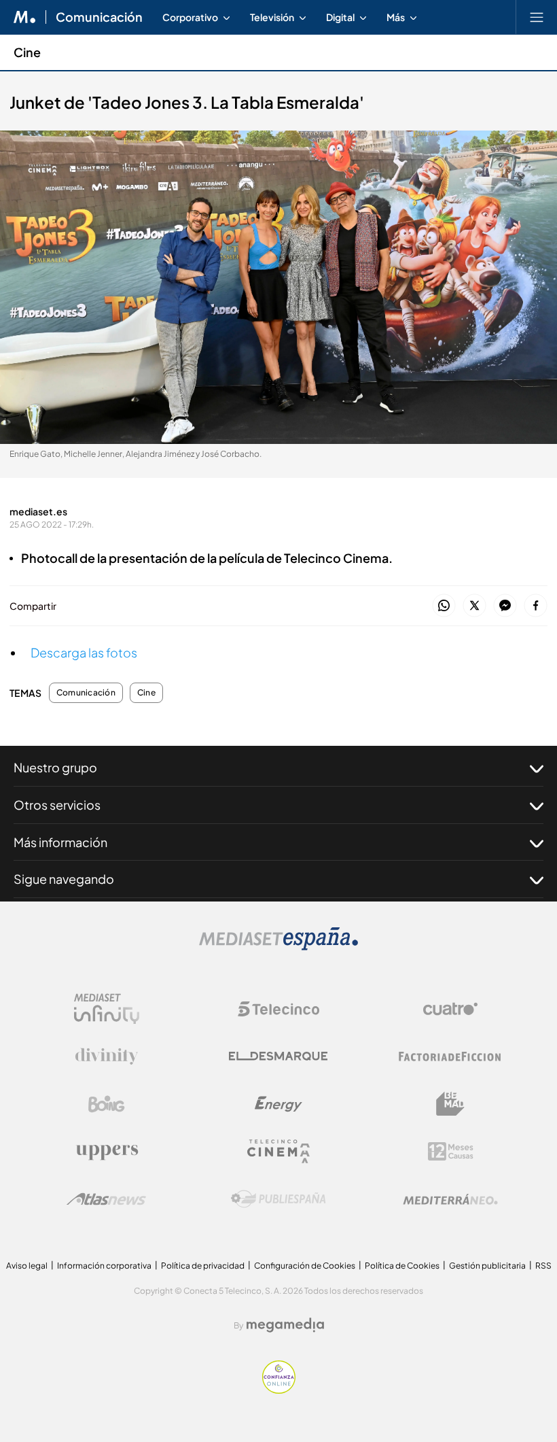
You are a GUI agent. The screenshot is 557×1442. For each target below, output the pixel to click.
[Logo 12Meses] (450, 1151)
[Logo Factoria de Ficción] (450, 1057)
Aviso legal (27, 1265)
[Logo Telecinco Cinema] (278, 1151)
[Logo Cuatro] (450, 1009)
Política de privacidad (203, 1265)
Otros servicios (57, 804)
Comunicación (99, 17)
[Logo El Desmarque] (278, 1056)
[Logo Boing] (106, 1104)
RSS (543, 1265)
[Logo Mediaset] (278, 946)
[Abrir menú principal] (536, 17)
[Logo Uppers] (106, 1152)
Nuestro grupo (55, 767)
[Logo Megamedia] (285, 1325)
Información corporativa (104, 1265)
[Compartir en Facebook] (535, 606)
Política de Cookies (402, 1265)
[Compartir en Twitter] (474, 606)
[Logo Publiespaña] (278, 1199)
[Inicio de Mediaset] (25, 17)
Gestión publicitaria (487, 1265)
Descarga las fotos (84, 652)
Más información (60, 842)
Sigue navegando (64, 879)
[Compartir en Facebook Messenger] (505, 606)
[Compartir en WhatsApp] (444, 606)
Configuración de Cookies (304, 1265)
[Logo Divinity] (106, 1057)
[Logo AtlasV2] (106, 1198)
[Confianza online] (278, 1390)
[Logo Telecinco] (278, 1009)
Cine (27, 52)
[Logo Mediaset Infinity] (106, 1009)
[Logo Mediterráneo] (450, 1199)
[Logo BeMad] (450, 1104)
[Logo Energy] (278, 1104)
